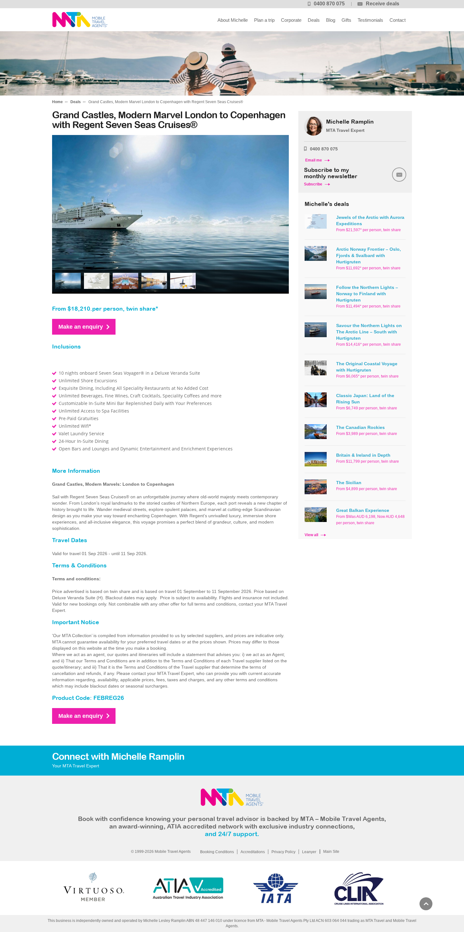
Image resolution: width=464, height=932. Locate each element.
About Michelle (232, 20)
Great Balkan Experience (362, 510)
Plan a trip (264, 20)
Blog (330, 20)
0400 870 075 (329, 3)
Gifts (346, 20)
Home (57, 102)
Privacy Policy (283, 852)
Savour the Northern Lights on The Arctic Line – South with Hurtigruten (369, 332)
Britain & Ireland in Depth (363, 455)
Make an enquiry (80, 327)
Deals (314, 20)
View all (311, 535)
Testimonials (370, 20)
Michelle (79, 19)
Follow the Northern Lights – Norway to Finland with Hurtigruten (367, 293)
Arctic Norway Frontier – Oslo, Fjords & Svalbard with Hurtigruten (368, 255)
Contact (398, 20)
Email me (313, 160)
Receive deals (382, 3)
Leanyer (309, 852)
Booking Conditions (217, 852)
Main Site (331, 851)
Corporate (291, 20)
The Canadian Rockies (360, 427)
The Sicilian (348, 482)
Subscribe (313, 184)
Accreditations (253, 852)
